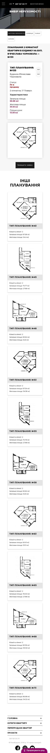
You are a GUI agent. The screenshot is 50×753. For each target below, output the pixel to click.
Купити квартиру (17, 723)
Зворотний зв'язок (37, 4)
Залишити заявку (25, 165)
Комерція (29, 33)
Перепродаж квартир (20, 728)
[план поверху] (39, 74)
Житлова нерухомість (16, 33)
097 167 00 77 (21, 4)
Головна (13, 718)
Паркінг (37, 33)
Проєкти (12, 733)
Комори (11, 39)
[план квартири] (39, 70)
